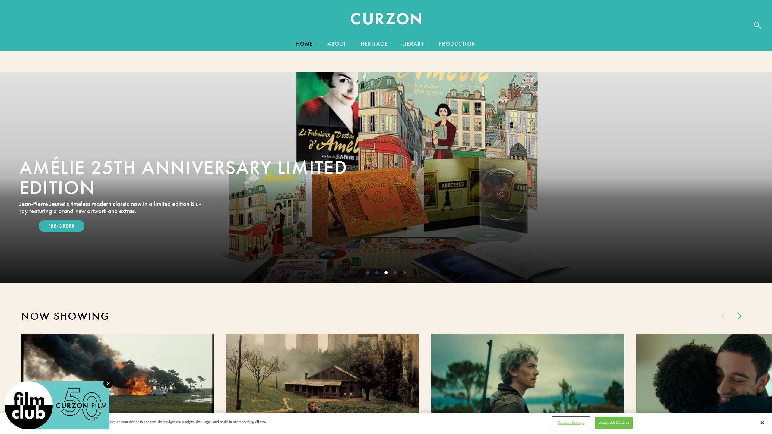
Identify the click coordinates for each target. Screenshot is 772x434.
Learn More (64, 226)
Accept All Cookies (614, 422)
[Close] (762, 422)
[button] (386, 20)
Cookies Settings (571, 422)
